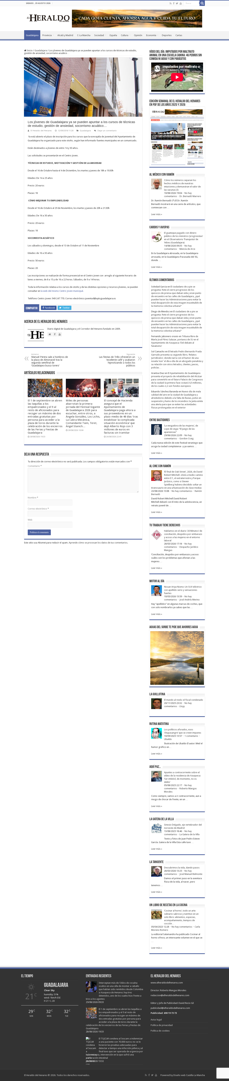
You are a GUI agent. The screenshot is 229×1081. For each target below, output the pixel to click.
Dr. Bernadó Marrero (190, 196)
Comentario (35, 466)
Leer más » (156, 214)
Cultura (124, 35)
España (113, 35)
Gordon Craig (186, 438)
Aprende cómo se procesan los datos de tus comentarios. (98, 542)
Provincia (47, 35)
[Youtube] (180, 3)
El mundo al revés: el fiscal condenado (183, 700)
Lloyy (182, 706)
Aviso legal (156, 1019)
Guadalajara (32, 35)
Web (30, 519)
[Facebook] (174, 3)
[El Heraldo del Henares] (48, 18)
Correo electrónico (38, 508)
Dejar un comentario (107, 131)
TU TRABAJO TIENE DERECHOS (164, 525)
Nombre (33, 497)
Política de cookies (160, 1030)
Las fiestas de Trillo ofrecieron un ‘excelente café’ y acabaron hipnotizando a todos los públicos (117, 360)
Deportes (167, 35)
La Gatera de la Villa (189, 834)
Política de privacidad (162, 1025)
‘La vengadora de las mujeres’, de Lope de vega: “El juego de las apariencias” (181, 428)
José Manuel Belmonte (190, 874)
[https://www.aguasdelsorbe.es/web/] (137, 18)
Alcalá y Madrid (65, 35)
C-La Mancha (83, 35)
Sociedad (99, 35)
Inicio (29, 50)
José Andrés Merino (189, 599)
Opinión (138, 35)
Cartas (179, 35)
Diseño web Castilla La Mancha (189, 1075)
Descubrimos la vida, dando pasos (181, 867)
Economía (151, 35)
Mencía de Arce (187, 249)
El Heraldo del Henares (41, 131)
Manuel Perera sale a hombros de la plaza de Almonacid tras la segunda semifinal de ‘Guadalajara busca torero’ (49, 360)
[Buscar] (202, 3)
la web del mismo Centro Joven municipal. (62, 291)
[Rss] (170, 3)
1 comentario (191, 736)
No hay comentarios (182, 491)
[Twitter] (177, 3)
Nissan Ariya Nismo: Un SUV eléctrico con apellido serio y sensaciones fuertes (183, 590)
